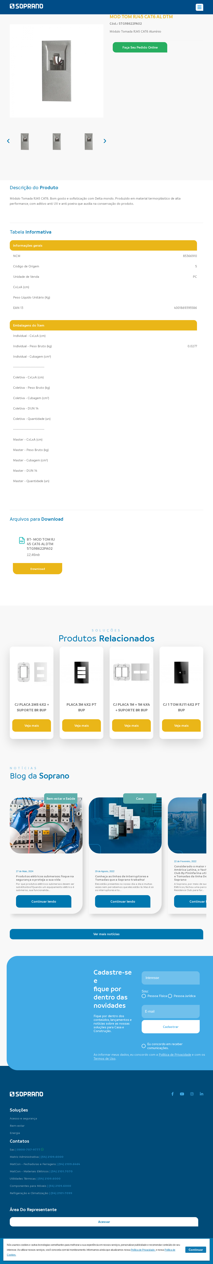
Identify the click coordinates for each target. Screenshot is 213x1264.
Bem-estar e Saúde (61, 798)
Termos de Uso (104, 1058)
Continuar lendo (43, 901)
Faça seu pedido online (140, 47)
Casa (140, 798)
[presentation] (8, 140)
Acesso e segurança (23, 1118)
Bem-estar (17, 1125)
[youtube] (182, 1094)
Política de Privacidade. (143, 1249)
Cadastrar (170, 1027)
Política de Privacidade (175, 1054)
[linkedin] (201, 1094)
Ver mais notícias (106, 934)
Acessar (104, 1222)
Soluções (19, 1110)
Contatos (19, 1141)
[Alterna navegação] (199, 7)
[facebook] (172, 1094)
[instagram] (192, 1094)
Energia (15, 1133)
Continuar (196, 1249)
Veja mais (32, 725)
